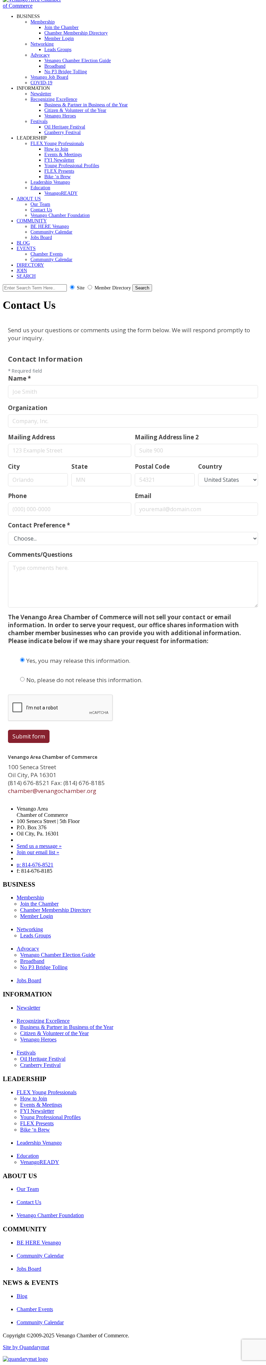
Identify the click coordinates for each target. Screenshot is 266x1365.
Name (19, 378)
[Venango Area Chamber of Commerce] (34, 6)
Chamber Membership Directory (76, 33)
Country (210, 466)
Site (81, 287)
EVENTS (26, 248)
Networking (42, 44)
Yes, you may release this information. (78, 661)
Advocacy (40, 55)
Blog (22, 1296)
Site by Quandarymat (26, 1347)
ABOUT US (29, 198)
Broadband (54, 66)
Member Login (59, 38)
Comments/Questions (40, 555)
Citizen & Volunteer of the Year (75, 110)
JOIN (22, 270)
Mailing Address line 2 (167, 437)
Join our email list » (38, 852)
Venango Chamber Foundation (60, 215)
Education (40, 187)
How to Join (56, 149)
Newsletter (40, 93)
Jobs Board (41, 237)
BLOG (23, 243)
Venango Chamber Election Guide (77, 60)
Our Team (40, 204)
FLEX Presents (59, 171)
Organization (27, 408)
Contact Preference (39, 525)
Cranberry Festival (62, 132)
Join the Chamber (61, 27)
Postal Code (152, 466)
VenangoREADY (61, 193)
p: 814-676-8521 (35, 865)
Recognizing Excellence (53, 99)
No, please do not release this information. (84, 680)
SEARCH (26, 276)
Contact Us (41, 209)
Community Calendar (51, 232)
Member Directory (113, 287)
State (79, 466)
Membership (42, 22)
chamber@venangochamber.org (52, 791)
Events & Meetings (63, 154)
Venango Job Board (49, 77)
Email (143, 496)
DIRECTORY (30, 265)
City (14, 466)
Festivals (38, 121)
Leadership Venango (50, 182)
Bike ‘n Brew (57, 176)
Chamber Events (46, 254)
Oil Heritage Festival (64, 127)
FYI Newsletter (59, 160)
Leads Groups (57, 49)
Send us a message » (39, 846)
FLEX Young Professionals (57, 143)
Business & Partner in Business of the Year (86, 104)
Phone (17, 496)
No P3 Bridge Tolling (65, 71)
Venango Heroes (60, 115)
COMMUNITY (32, 220)
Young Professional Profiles (71, 165)
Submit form (28, 736)
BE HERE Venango (49, 226)
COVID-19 (41, 82)
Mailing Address (31, 437)
